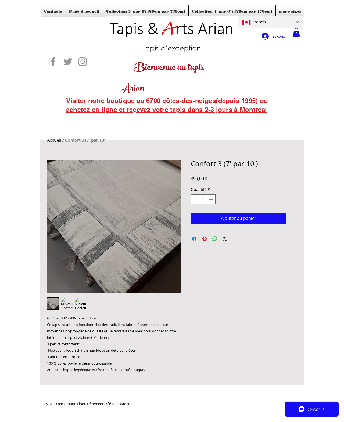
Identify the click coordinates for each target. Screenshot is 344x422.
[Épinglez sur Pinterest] (204, 238)
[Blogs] (74, 116)
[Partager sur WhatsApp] (215, 238)
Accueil (54, 140)
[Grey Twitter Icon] (68, 61)
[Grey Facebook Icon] (53, 61)
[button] (296, 32)
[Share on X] (225, 238)
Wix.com (127, 403)
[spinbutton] (203, 199)
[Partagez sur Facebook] (194, 238)
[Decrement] (195, 199)
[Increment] (211, 199)
